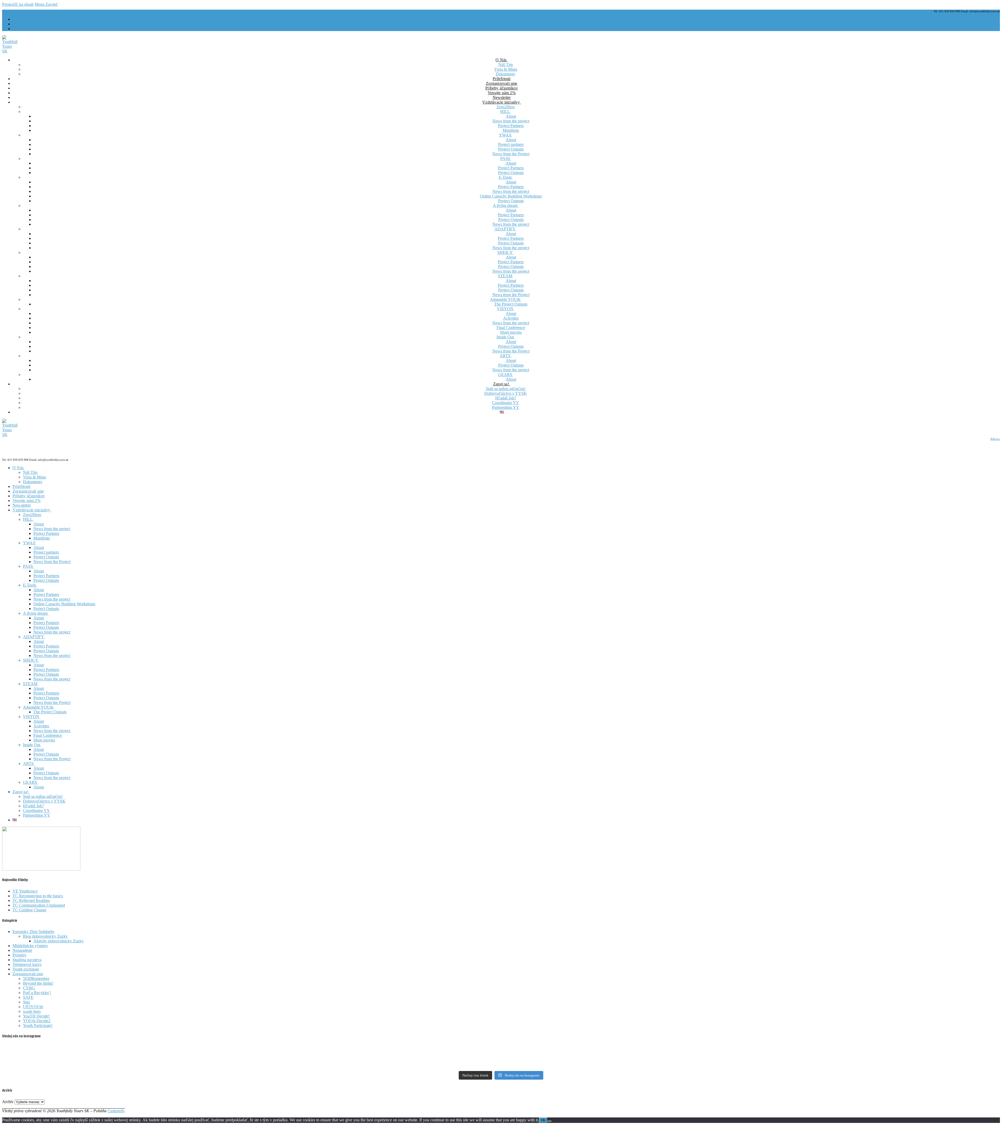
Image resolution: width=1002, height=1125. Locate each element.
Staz (26, 1002)
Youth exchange (26, 969)
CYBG (29, 988)
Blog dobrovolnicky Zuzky (45, 936)
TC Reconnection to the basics (38, 896)
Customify (116, 1111)
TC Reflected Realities (31, 900)
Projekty (19, 955)
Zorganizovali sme (28, 974)
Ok (543, 1120)
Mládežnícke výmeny (30, 945)
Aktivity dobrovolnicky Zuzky (58, 941)
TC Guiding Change (29, 910)
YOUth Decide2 (36, 1021)
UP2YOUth (33, 1006)
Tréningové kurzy (27, 964)
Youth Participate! (37, 1025)
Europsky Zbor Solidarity (34, 931)
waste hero (32, 1011)
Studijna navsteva (27, 960)
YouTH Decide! (36, 1016)
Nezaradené (22, 950)
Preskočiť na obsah (18, 4)
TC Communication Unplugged (39, 905)
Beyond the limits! (38, 983)
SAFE (28, 997)
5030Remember (36, 978)
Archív (8, 1101)
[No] (549, 1121)
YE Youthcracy (25, 891)
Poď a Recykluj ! (37, 992)
